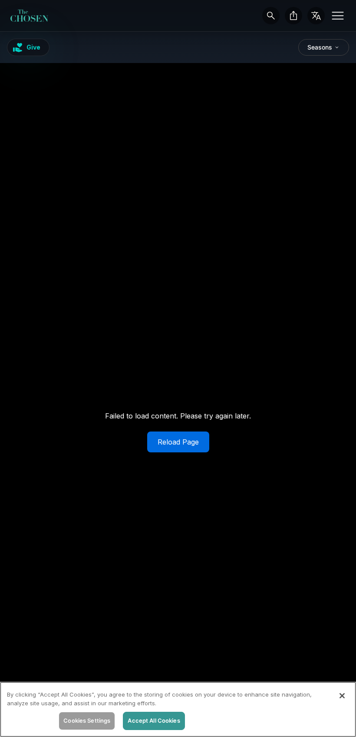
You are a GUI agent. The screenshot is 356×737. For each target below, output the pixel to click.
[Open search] (271, 15)
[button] (338, 15)
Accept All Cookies (154, 720)
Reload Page (178, 442)
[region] (178, 709)
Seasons (319, 47)
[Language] (316, 15)
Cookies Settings (86, 720)
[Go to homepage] (29, 16)
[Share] (293, 15)
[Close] (342, 695)
